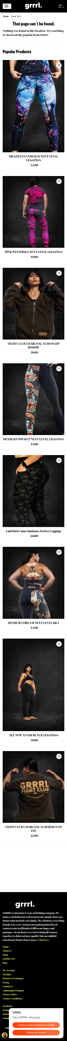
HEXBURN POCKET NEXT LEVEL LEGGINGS (33, 439)
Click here (43, 940)
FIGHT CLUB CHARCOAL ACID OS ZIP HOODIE (33, 345)
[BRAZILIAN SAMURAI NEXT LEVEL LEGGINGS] (33, 106)
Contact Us (8, 986)
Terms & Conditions (12, 998)
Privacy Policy (10, 994)
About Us (7, 950)
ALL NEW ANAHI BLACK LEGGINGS (33, 735)
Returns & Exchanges (13, 978)
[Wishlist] (59, 65)
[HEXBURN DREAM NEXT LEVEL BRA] (33, 583)
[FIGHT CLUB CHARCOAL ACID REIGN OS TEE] (33, 787)
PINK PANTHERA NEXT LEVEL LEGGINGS (33, 252)
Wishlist (7, 974)
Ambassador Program (13, 990)
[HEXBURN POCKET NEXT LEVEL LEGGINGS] (33, 399)
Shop (5, 955)
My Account (9, 970)
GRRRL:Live (9, 958)
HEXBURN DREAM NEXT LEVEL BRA (33, 623)
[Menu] (7, 6)
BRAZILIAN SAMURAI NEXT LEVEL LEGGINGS (33, 158)
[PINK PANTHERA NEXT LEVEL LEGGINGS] (33, 212)
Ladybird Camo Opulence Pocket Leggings (33, 531)
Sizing (6, 982)
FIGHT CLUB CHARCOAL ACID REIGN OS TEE (33, 828)
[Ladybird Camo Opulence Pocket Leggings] (33, 491)
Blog (5, 963)
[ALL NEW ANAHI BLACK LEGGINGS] (33, 685)
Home (6, 16)
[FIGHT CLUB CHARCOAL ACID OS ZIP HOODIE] (33, 304)
